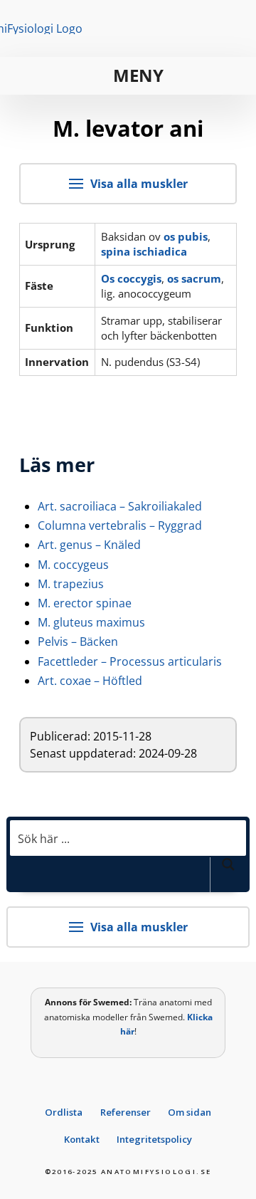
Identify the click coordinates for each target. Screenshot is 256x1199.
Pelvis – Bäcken (78, 641)
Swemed (111, 1002)
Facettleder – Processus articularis (130, 661)
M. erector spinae (85, 603)
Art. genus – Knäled (89, 545)
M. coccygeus (73, 564)
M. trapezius (71, 584)
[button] (128, 76)
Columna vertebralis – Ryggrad (120, 525)
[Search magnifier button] (228, 874)
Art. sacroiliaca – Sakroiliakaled (120, 506)
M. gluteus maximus (91, 622)
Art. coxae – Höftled (90, 680)
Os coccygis (131, 278)
